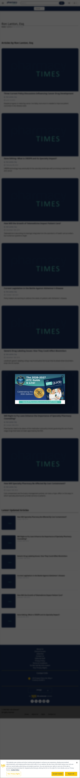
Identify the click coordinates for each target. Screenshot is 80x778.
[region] (40, 769)
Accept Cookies (58, 774)
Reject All (71, 774)
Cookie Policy (15, 770)
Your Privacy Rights (14, 774)
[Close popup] (62, 376)
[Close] (77, 762)
